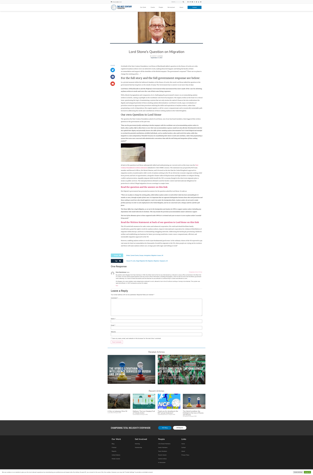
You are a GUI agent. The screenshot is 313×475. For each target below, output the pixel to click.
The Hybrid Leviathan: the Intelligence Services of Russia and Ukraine (130, 371)
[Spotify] (196, 2)
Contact (183, 447)
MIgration (156, 261)
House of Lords (130, 261)
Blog (113, 444)
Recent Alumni (162, 455)
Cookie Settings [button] (298, 472)
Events (153, 7)
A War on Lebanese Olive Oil (117, 411)
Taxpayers (162, 261)
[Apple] (199, 2)
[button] (112, 70)
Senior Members (163, 447)
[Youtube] (192, 2)
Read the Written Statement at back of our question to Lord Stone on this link (160, 222)
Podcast (114, 447)
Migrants (150, 261)
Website (113, 331)
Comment (114, 298)
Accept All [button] (307, 472)
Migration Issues (156, 255)
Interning (137, 444)
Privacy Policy (185, 455)
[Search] (183, 2)
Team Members (162, 451)
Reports (114, 451)
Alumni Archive (162, 459)
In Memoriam (161, 462)
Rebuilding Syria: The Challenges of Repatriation (181, 369)
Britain (128, 255)
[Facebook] (188, 2)
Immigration (147, 255)
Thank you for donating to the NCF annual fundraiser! (168, 412)
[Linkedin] (201, 2)
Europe (141, 255)
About (181, 7)
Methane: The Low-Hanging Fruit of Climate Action (144, 412)
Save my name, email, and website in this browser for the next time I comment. (136, 338)
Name (113, 318)
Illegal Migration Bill (141, 261)
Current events (134, 255)
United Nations (116, 455)
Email (113, 325)
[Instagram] (194, 2)
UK (162, 255)
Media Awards (116, 459)
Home (183, 444)
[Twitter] (190, 2)
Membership (138, 447)
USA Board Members (164, 444)
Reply (117, 285)
